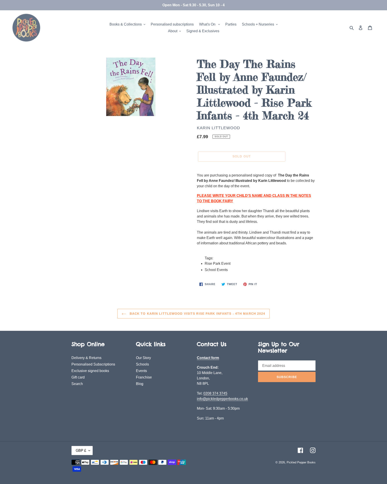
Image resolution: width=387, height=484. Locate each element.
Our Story (143, 358)
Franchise (144, 377)
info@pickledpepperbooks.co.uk (222, 399)
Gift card (78, 377)
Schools (142, 364)
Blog (139, 384)
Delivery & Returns (86, 358)
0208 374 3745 (215, 393)
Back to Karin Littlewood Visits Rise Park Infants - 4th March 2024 (196, 313)
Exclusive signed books (90, 371)
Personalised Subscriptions (93, 364)
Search (77, 384)
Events (141, 371)
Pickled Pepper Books (301, 462)
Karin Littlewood (218, 128)
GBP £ (81, 450)
